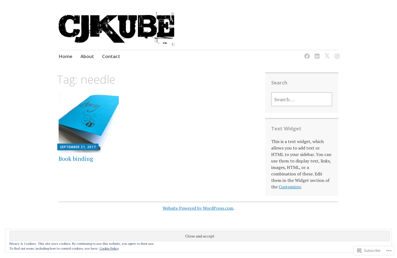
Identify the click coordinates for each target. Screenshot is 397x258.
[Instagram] (336, 53)
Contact (111, 56)
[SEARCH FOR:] (301, 99)
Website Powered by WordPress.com (198, 208)
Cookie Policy (109, 248)
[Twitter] (326, 53)
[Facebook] (306, 53)
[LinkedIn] (316, 53)
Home (65, 56)
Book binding (76, 158)
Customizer (290, 187)
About (87, 56)
